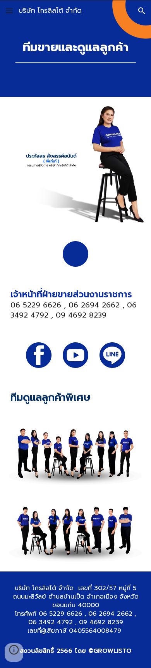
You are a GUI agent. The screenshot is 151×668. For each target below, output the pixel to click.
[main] (75, 47)
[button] (9, 10)
